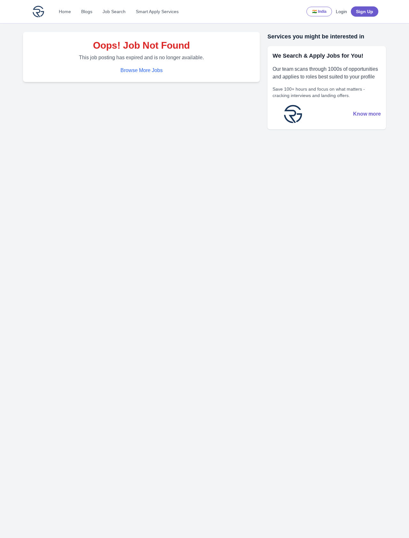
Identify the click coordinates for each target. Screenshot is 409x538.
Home (65, 11)
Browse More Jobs (141, 70)
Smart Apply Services (157, 11)
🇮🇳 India (319, 11)
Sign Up (364, 11)
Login (341, 11)
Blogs (86, 11)
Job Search (114, 11)
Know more (367, 114)
